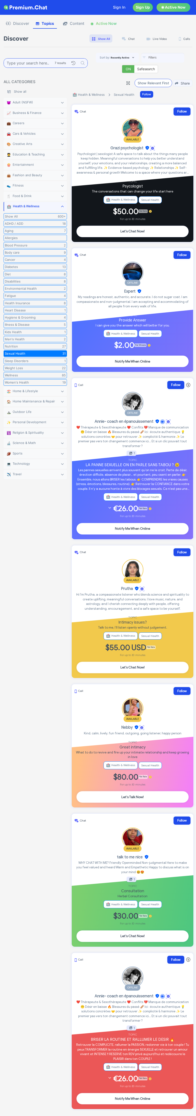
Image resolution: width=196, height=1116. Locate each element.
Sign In (119, 7)
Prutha (127, 588)
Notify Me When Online (132, 361)
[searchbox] (169, 57)
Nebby (127, 727)
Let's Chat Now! (132, 231)
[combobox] (162, 58)
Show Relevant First (153, 83)
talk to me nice (130, 857)
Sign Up (143, 7)
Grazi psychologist (126, 148)
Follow (146, 94)
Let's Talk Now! (132, 797)
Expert (130, 291)
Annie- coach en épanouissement (124, 421)
